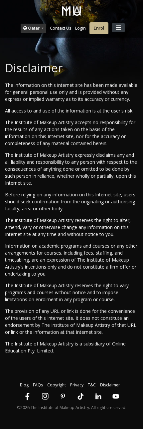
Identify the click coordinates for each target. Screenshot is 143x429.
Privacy (76, 385)
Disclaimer (110, 385)
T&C (92, 385)
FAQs (38, 385)
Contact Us (61, 28)
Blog (24, 385)
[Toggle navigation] (118, 27)
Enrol (99, 28)
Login (80, 28)
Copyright (56, 385)
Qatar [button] (34, 28)
